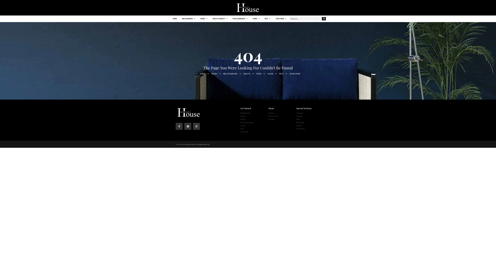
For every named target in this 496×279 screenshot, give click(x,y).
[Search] (324, 18)
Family (202, 19)
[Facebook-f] (179, 126)
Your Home (280, 19)
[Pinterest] (187, 126)
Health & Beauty (219, 19)
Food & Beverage (239, 19)
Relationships (187, 19)
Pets (266, 19)
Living (255, 19)
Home (175, 19)
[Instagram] (196, 126)
